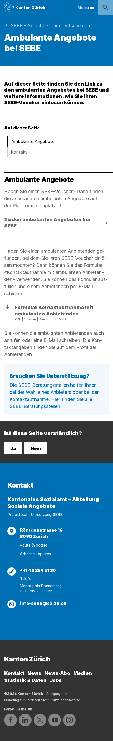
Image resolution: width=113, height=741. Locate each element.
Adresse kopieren (35, 554)
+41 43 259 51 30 (38, 570)
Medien (82, 673)
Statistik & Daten (25, 680)
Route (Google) (33, 545)
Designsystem (57, 694)
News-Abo (57, 673)
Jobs (56, 680)
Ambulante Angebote (32, 141)
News (34, 673)
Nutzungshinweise (66, 700)
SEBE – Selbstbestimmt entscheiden (50, 25)
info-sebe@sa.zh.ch (43, 603)
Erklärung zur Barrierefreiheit (26, 700)
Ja (13, 448)
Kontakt (19, 152)
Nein (35, 448)
